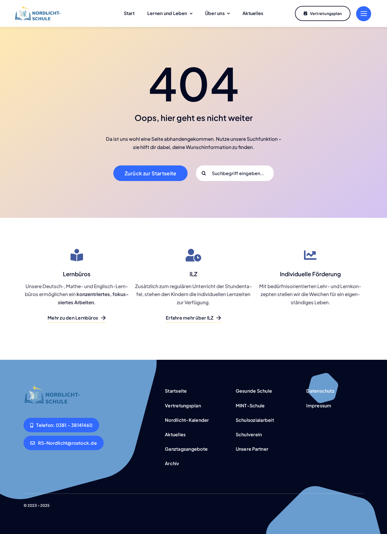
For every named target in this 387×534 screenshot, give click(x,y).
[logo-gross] (37, 8)
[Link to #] (363, 13)
